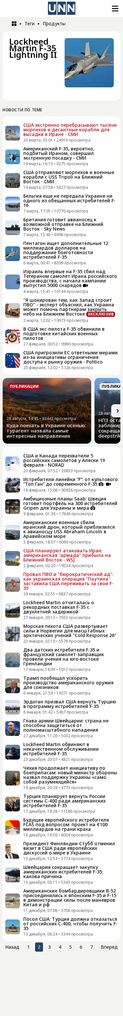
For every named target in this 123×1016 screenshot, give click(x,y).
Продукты (54, 23)
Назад (12, 947)
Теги (29, 23)
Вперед (109, 947)
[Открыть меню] (114, 8)
